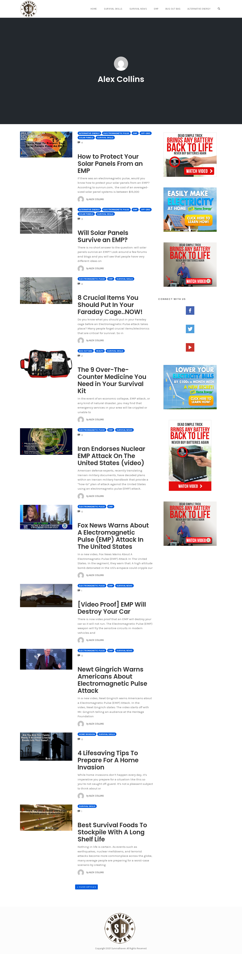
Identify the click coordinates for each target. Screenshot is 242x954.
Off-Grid (145, 133)
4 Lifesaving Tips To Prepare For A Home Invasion (108, 760)
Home (94, 8)
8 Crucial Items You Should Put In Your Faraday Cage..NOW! (110, 304)
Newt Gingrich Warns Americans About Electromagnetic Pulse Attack (112, 680)
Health (99, 351)
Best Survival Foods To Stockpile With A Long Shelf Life (112, 832)
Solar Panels (86, 137)
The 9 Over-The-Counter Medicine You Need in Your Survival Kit (112, 380)
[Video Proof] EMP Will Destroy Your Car (112, 608)
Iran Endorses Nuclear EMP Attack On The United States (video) (111, 455)
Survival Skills (113, 8)
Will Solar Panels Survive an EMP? (103, 236)
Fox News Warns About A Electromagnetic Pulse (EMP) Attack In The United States (113, 536)
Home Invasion (87, 734)
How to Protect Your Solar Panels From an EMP (110, 163)
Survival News (138, 8)
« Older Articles (86, 887)
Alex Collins (121, 79)
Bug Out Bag (173, 8)
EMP (156, 8)
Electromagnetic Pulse (116, 133)
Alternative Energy (198, 8)
